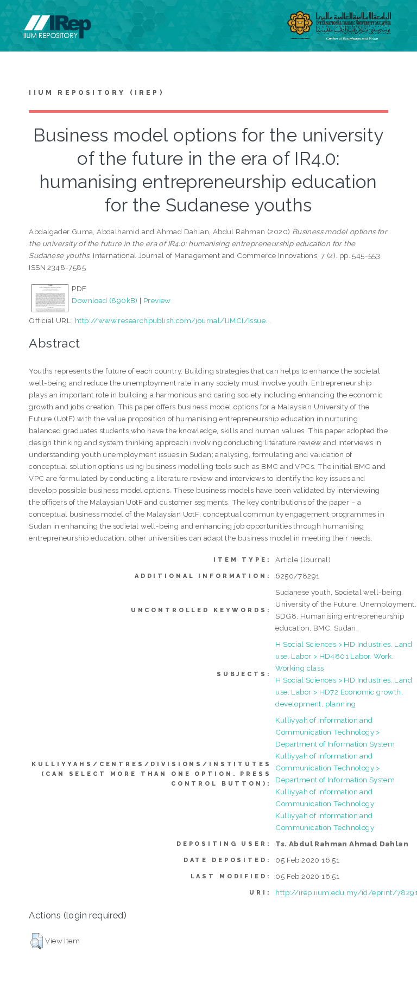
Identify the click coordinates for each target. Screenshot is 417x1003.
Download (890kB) (104, 300)
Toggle (19, 20)
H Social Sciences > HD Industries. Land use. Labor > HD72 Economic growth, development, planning (343, 692)
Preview (157, 300)
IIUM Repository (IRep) (96, 93)
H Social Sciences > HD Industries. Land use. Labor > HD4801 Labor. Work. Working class (343, 656)
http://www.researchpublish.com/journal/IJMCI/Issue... (173, 320)
